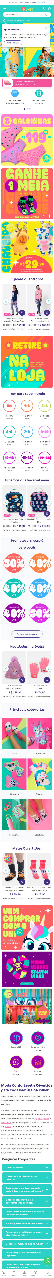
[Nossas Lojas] (27, 1007)
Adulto (44, 469)
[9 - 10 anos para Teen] (44, 437)
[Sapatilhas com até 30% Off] (14, 563)
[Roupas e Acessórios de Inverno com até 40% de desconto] (40, 588)
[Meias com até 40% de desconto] (40, 563)
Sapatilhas (39, 834)
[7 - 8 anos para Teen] (27, 437)
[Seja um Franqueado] (37, 1067)
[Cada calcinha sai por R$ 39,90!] (27, 141)
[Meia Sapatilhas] (40, 829)
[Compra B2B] (16, 1043)
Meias (14, 753)
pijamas (38, 1118)
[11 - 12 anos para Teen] (9, 463)
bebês (8, 1126)
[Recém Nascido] (9, 411)
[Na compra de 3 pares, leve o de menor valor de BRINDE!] (27, 194)
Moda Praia (40, 753)
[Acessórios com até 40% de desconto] (14, 588)
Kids (44, 417)
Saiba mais (46, 2)
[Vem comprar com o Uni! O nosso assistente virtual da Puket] (27, 927)
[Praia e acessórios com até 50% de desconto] (40, 613)
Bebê (27, 417)
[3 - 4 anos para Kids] (44, 411)
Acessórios (14, 834)
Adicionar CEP (13, 42)
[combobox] (27, 15)
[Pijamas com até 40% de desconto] (14, 613)
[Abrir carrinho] (49, 8)
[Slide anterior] (5, 50)
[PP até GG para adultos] (44, 463)
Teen (45, 443)
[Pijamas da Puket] (40, 788)
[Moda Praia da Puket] (40, 748)
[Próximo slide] (49, 50)
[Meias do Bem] (27, 970)
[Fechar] (46, 28)
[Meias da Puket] (14, 748)
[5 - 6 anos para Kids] (9, 437)
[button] (21, 73)
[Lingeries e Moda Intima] (14, 788)
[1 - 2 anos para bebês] (27, 411)
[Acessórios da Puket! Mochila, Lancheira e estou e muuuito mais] (14, 829)
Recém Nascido (9, 417)
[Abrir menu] (4, 9)
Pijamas (39, 794)
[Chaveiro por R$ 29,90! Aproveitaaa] (27, 247)
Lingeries (14, 794)
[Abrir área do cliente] (42, 9)
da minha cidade (18, 21)
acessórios (6, 1122)
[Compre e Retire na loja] (37, 1043)
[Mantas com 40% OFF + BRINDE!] (27, 50)
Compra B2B (16, 1047)
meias (46, 1118)
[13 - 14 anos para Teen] (27, 463)
